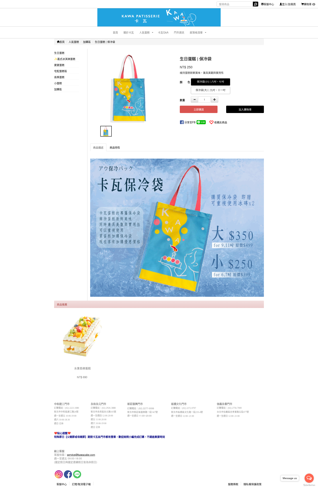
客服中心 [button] (61, 484)
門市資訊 (179, 32)
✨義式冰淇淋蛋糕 (64, 59)
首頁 (115, 32)
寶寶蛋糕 (59, 65)
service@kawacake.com (81, 454)
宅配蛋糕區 (60, 71)
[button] (143, 32)
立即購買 (199, 109)
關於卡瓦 (128, 32)
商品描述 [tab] (98, 147)
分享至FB (189, 122)
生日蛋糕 (59, 53)
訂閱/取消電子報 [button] (81, 484)
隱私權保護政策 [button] (252, 484)
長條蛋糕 (59, 77)
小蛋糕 (58, 83)
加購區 (87, 42)
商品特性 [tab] (115, 147)
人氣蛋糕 (74, 42)
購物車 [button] (309, 4)
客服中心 (269, 4)
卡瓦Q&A (163, 32)
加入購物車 (245, 109)
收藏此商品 (220, 122)
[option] (132, 88)
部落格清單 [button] (196, 32)
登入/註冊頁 (289, 4)
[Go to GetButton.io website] (309, 485)
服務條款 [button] (233, 484)
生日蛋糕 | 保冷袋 (105, 42)
